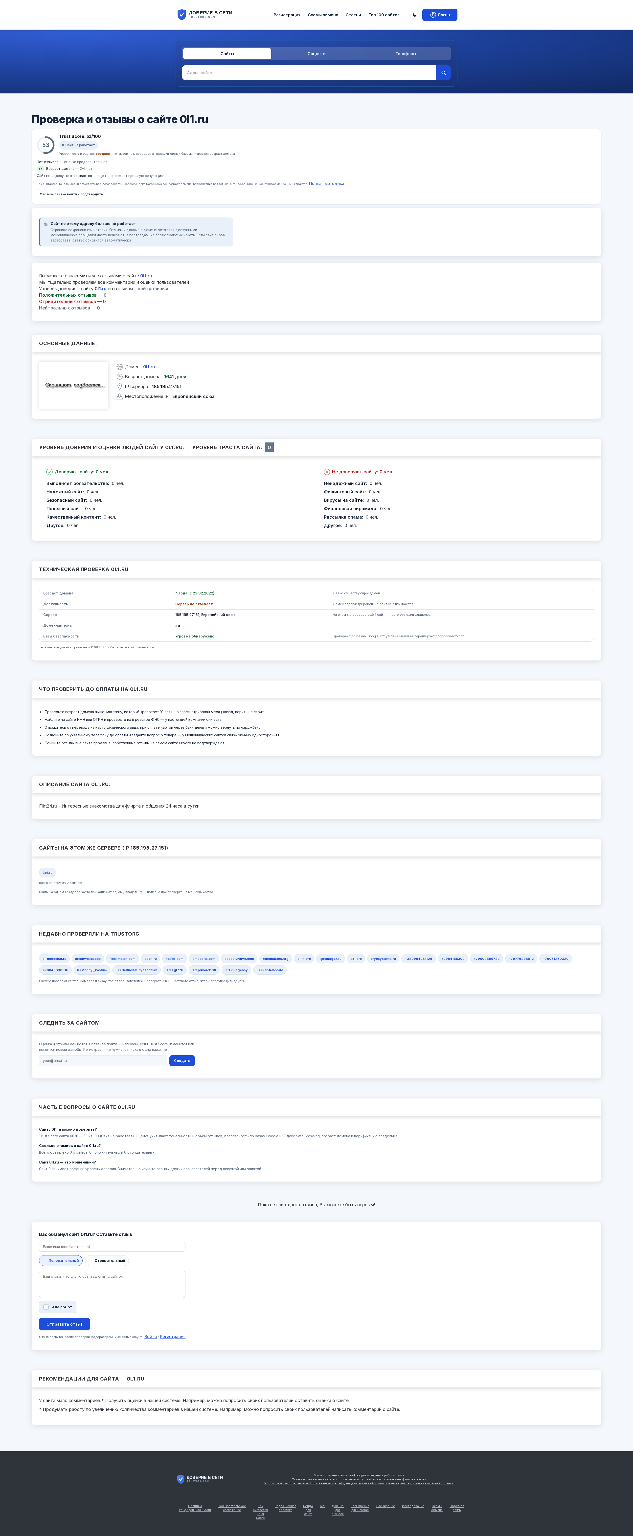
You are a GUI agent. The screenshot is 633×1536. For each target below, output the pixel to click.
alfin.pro (304, 959)
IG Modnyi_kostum (92, 970)
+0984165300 (453, 959)
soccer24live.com (239, 959)
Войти (150, 1336)
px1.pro (356, 959)
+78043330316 (55, 970)
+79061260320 (555, 959)
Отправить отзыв (64, 1324)
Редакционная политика (285, 1508)
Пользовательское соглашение (232, 1508)
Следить (182, 1060)
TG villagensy (236, 970)
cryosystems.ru (383, 959)
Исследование (413, 1506)
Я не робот (61, 1307)
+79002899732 (487, 959)
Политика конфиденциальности (195, 1508)
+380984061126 (418, 959)
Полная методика (326, 183)
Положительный (64, 1260)
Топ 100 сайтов (384, 14)
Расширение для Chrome (360, 1508)
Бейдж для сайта (308, 1510)
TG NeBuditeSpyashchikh (136, 970)
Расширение (385, 1506)
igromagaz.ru (330, 959)
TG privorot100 (204, 970)
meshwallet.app (88, 959)
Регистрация (287, 14)
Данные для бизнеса (338, 1510)
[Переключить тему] (414, 15)
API (322, 1506)
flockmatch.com (123, 959)
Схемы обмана (323, 14)
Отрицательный (110, 1260)
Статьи (353, 14)
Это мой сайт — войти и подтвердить (71, 194)
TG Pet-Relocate (270, 970)
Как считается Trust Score (260, 1512)
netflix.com (174, 959)
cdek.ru (150, 959)
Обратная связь (457, 1508)
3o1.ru (47, 873)
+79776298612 (521, 959)
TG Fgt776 (174, 970)
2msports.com (204, 959)
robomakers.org (276, 959)
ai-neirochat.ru (54, 959)
